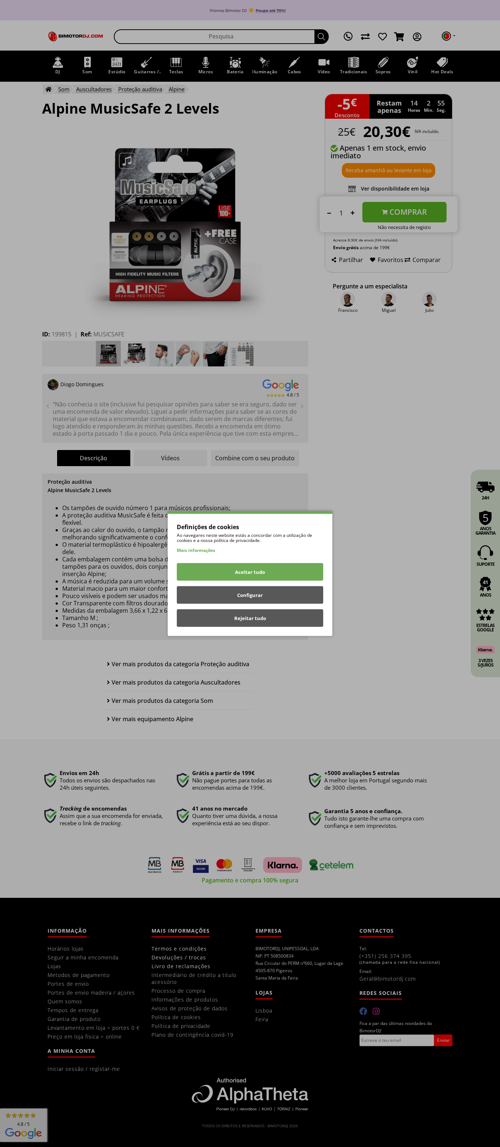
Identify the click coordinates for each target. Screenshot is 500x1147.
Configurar (250, 595)
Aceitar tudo (250, 572)
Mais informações (196, 550)
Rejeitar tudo (250, 618)
